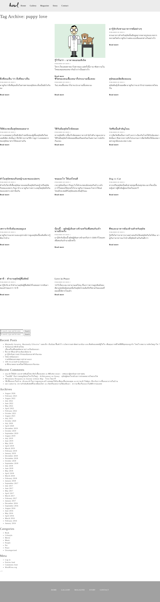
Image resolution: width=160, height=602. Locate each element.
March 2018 (10, 476)
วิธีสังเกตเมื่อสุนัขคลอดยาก (14, 129)
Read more (113, 45)
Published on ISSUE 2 (62, 63)
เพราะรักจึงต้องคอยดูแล (13, 228)
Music (7, 540)
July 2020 (9, 423)
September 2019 (11, 433)
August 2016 (10, 508)
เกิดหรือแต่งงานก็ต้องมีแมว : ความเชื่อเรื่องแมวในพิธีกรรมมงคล (74, 384)
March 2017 (10, 496)
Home (23, 6)
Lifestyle (8, 535)
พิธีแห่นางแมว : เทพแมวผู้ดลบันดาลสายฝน (66, 374)
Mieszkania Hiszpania (14, 379)
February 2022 (11, 411)
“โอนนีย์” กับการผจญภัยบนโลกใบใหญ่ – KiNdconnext (28, 376)
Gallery (33, 6)
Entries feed (10, 562)
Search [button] (27, 331)
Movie (7, 538)
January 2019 (10, 453)
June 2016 (9, 511)
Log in (7, 560)
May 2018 (9, 471)
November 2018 (11, 458)
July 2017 (9, 486)
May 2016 (9, 513)
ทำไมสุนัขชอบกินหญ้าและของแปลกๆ (20, 179)
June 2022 (9, 403)
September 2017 (11, 483)
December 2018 (11, 456)
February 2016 (11, 521)
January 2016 (10, 523)
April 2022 (9, 408)
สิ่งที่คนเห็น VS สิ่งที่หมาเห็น (15, 79)
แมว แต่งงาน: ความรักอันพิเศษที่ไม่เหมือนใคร (24, 384)
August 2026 (10, 393)
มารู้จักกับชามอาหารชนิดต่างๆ (125, 29)
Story (55, 6)
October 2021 (10, 413)
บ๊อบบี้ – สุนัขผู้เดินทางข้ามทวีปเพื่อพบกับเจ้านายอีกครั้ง (78, 229)
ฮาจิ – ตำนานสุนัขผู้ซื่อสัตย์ (14, 278)
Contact (64, 6)
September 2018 (11, 463)
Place (7, 548)
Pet (6, 545)
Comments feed (11, 565)
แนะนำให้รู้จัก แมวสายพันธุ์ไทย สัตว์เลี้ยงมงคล (25, 374)
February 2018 (11, 478)
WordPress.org (11, 567)
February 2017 (11, 498)
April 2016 (9, 516)
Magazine (44, 6)
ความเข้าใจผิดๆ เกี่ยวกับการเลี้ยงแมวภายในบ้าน (97, 381)
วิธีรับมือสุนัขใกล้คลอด (67, 129)
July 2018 (9, 466)
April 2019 (9, 446)
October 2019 (10, 431)
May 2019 (9, 443)
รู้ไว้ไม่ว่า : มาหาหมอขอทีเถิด (70, 60)
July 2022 (9, 401)
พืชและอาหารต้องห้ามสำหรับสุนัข (127, 228)
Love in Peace (62, 278)
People (7, 543)
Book (7, 533)
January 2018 (10, 481)
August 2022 (10, 398)
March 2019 (10, 448)
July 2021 (9, 418)
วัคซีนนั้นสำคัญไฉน (119, 129)
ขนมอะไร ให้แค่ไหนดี (66, 179)
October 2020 (10, 421)
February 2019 (11, 451)
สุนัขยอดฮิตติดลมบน (120, 79)
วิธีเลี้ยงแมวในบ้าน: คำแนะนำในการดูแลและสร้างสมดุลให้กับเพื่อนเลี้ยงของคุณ (39, 381)
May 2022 (9, 406)
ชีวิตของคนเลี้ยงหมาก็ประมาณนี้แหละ (75, 79)
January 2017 (10, 501)
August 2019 (10, 436)
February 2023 (11, 396)
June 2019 (9, 441)
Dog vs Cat (115, 179)
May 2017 (9, 491)
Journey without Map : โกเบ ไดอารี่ (41, 379)
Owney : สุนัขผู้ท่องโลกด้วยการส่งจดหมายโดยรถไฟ (76, 376)
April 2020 (9, 426)
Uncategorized (11, 550)
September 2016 (11, 506)
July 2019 (9, 438)
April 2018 (9, 473)
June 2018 (9, 468)
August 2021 (10, 416)
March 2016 (10, 518)
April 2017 (9, 493)
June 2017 (9, 488)
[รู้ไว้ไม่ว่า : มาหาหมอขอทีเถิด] (80, 56)
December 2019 (11, 428)
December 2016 (11, 503)
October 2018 (10, 461)
